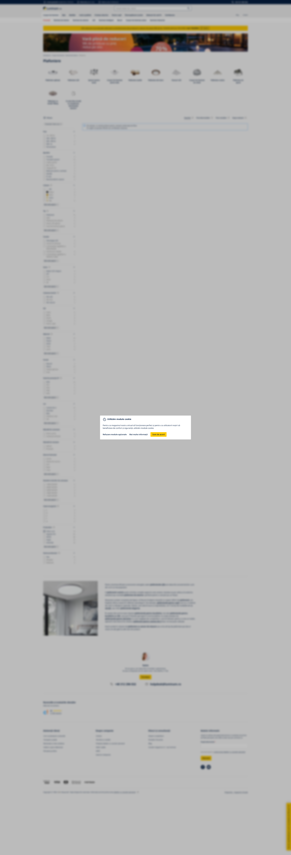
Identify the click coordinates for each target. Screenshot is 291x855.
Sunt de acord (158, 434)
